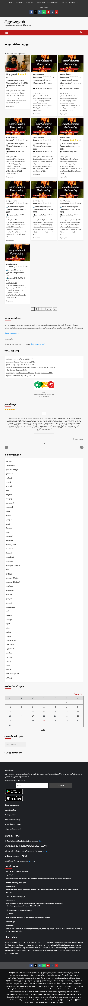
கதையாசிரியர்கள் (52, 2)
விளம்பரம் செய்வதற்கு (12, 819)
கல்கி (8, 511)
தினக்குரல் (9, 586)
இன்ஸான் (9, 474)
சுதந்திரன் (9, 540)
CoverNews (48, 1002)
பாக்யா (8, 632)
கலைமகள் (9, 507)
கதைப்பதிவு (19, 2)
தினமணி (9, 594)
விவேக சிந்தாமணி (12, 674)
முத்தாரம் (9, 657)
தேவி (8, 624)
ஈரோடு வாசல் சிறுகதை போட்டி (16, 370)
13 (44, 711)
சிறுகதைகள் (15, 21)
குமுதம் (15, 69)
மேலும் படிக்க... (10, 106)
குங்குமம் (9, 519)
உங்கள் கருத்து (73, 2)
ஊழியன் (9, 494)
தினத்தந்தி (10, 590)
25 (21, 720)
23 (78, 716)
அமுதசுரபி (9, 461)
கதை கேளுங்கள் (10, 810)
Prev (6, 447)
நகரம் (27, 871)
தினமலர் (9, 603)
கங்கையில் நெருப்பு (19, 896)
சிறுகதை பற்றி (40, 2)
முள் (14, 921)
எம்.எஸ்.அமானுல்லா (26, 910)
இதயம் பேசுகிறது (12, 469)
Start (43, 443)
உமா (7, 490)
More (40, 841)
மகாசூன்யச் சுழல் (20, 882)
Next (54, 309)
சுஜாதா (21, 80)
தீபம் (7, 611)
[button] (7, 32)
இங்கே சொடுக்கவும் (12, 333)
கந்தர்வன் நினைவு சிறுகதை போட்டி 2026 (20, 362)
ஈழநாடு (8, 482)
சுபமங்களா (9, 549)
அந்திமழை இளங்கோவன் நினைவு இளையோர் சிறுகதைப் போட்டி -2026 (31, 367)
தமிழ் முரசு (9, 561)
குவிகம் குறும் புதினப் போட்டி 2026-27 (19, 359)
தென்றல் (9, 615)
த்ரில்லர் (43, 69)
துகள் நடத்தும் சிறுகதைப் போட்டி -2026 (20, 364)
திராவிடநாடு (10, 607)
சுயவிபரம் (64, 2)
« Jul (43, 730)
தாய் (7, 569)
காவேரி (8, 515)
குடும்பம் (9, 69)
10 (51, 309)
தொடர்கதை (37, 69)
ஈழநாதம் (9, 486)
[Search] (81, 32)
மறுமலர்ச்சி (10, 649)
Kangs (8, 896)
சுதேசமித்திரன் (11, 544)
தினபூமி (9, 599)
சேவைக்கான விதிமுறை (13, 824)
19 (33, 716)
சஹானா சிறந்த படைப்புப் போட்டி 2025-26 (20, 375)
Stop (44, 443)
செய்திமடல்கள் (10, 815)
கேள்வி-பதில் (29, 2)
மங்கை (8, 636)
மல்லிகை (9, 653)
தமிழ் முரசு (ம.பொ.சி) (13, 565)
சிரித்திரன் (9, 536)
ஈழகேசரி (9, 478)
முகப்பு (11, 2)
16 (78, 711)
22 (67, 716)
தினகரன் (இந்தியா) (13, 578)
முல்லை (8, 661)
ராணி (8, 665)
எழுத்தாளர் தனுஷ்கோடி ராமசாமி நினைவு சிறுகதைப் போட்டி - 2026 (29, 373)
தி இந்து (9, 574)
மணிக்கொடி (10, 644)
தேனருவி (9, 619)
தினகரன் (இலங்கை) (13, 582)
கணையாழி (10, 503)
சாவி (8, 532)
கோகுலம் (9, 528)
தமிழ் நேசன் (10, 557)
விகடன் (49, 69)
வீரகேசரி (9, 678)
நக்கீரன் (9, 628)
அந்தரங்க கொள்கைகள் (13, 829)
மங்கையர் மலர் (11, 640)
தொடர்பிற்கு (44, 7)
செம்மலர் (9, 553)
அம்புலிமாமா (10, 465)
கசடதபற (9, 499)
